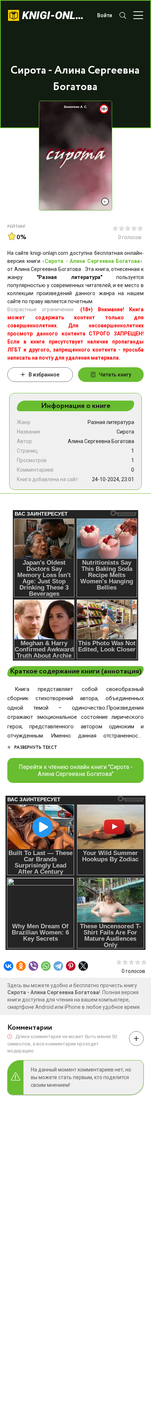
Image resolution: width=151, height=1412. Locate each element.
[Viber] (33, 966)
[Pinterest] (71, 966)
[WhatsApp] (46, 966)
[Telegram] (58, 966)
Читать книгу (115, 375)
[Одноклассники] (21, 966)
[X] (83, 966)
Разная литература (111, 422)
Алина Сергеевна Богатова (101, 441)
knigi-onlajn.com (56, 15)
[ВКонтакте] (8, 966)
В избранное (44, 375)
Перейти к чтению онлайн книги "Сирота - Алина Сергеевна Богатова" (76, 770)
